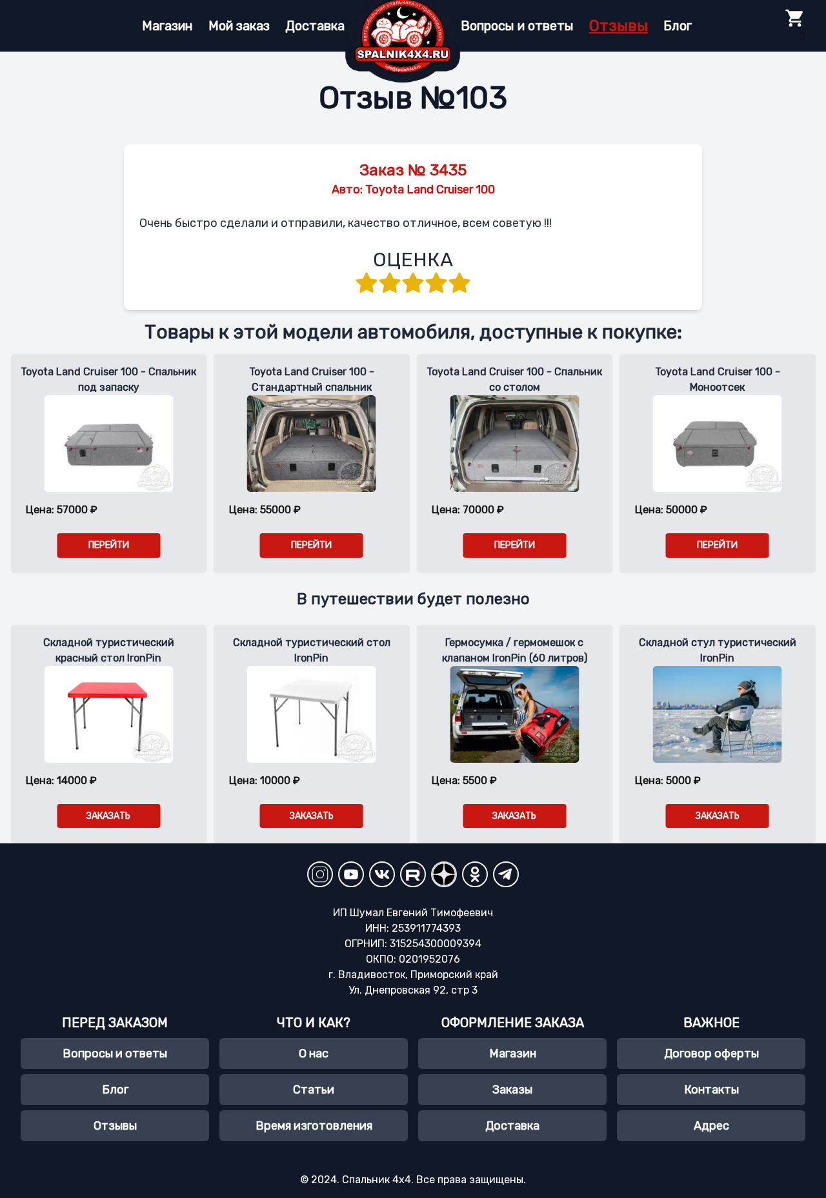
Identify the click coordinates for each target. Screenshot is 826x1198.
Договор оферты (711, 1053)
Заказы (512, 1090)
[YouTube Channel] (351, 874)
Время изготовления (314, 1126)
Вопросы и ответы (517, 26)
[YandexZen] (444, 874)
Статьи (313, 1090)
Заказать (108, 815)
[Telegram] (506, 874)
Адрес (711, 1126)
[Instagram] (320, 874)
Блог (677, 26)
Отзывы (618, 26)
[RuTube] (413, 874)
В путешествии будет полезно (413, 599)
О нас (313, 1053)
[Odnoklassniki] (475, 874)
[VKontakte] (382, 874)
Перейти (108, 545)
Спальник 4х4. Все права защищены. (434, 1179)
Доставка (315, 26)
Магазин (167, 26)
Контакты (711, 1090)
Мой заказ (239, 26)
